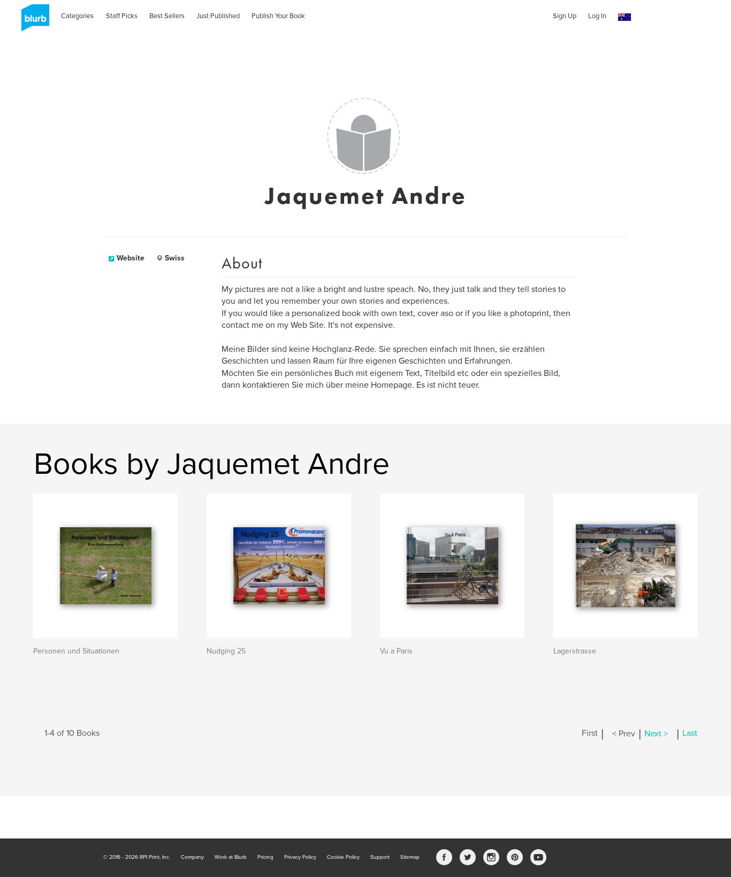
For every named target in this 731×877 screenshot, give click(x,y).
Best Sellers (167, 16)
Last (689, 733)
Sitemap (410, 857)
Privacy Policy (300, 857)
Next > (656, 733)
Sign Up (564, 16)
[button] (624, 17)
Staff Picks (122, 16)
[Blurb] (32, 21)
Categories (77, 16)
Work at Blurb (231, 857)
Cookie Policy (343, 857)
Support (380, 857)
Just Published (218, 16)
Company (192, 857)
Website (130, 258)
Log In (597, 16)
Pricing (265, 857)
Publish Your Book (278, 16)
